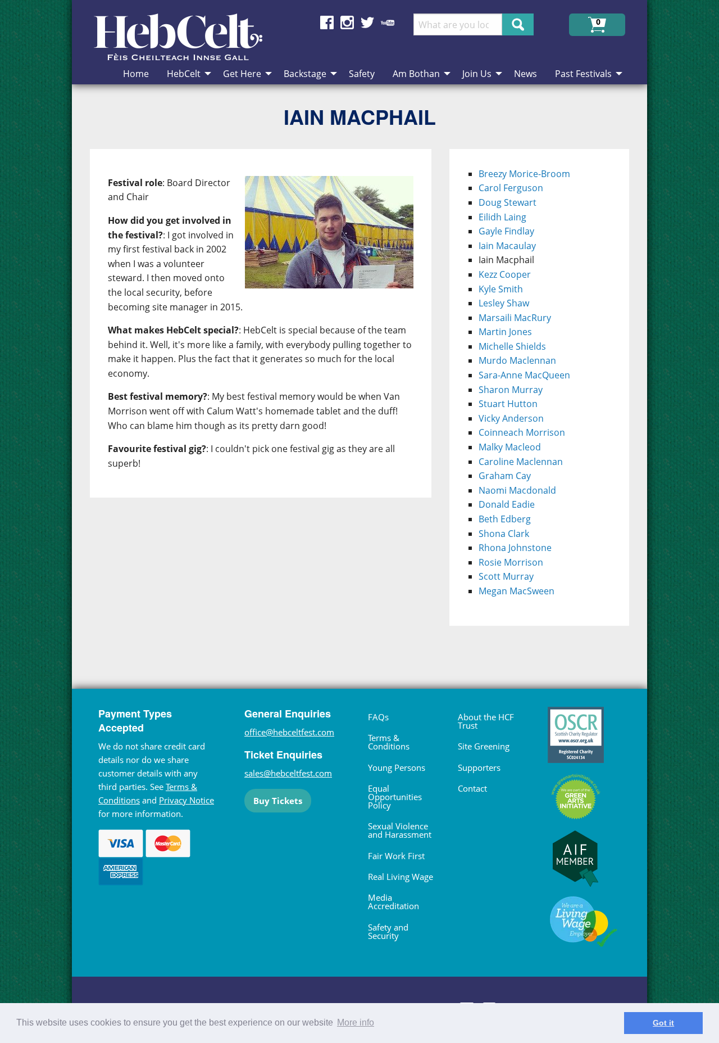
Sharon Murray (511, 389)
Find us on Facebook (327, 22)
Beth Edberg (505, 519)
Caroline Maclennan (521, 461)
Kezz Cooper (505, 274)
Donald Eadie (507, 504)
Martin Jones (505, 332)
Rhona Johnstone (515, 547)
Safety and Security (388, 931)
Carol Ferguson (511, 188)
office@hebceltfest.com (289, 732)
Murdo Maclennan (517, 360)
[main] (269, 396)
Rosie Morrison (511, 562)
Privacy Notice (186, 800)
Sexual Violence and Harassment (399, 830)
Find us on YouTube (388, 22)
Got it (663, 1022)
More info (355, 1022)
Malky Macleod (510, 447)
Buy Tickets (277, 800)
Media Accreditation (393, 901)
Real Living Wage (400, 876)
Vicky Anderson (511, 418)
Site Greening (483, 746)
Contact (472, 788)
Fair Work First (396, 855)
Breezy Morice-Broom (524, 174)
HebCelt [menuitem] (184, 73)
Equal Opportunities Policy (395, 797)
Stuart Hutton (508, 404)
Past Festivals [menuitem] (583, 73)
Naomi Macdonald (517, 490)
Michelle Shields (512, 346)
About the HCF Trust (486, 721)
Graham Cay (505, 475)
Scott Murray (506, 576)
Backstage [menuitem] (305, 73)
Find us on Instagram (347, 22)
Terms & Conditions (388, 742)
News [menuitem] (525, 73)
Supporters (479, 767)
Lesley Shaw (504, 303)
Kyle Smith (501, 289)
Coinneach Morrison (522, 432)
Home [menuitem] (136, 73)
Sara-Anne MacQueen (524, 375)
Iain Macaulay (507, 246)
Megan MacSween (516, 591)
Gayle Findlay (506, 231)
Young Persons (396, 767)
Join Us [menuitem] (477, 73)
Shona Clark (504, 533)
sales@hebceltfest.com (288, 773)
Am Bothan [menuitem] (416, 73)
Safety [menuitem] (362, 73)
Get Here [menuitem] (242, 73)
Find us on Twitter (367, 22)
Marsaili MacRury (515, 317)
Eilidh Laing (502, 217)
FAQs (378, 717)
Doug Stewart (507, 202)
